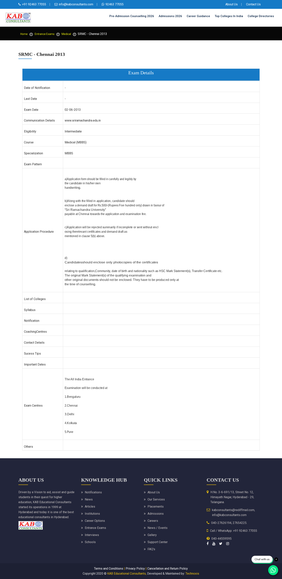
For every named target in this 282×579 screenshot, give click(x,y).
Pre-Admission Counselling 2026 (131, 16)
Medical (66, 34)
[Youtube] (213, 544)
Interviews (92, 535)
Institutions (92, 513)
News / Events (157, 528)
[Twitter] (220, 544)
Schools (90, 542)
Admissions (156, 513)
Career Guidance (198, 16)
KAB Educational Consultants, (126, 573)
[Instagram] (227, 544)
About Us (231, 4)
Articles (90, 506)
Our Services (156, 499)
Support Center (158, 542)
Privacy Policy (135, 568)
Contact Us (253, 4)
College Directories (261, 16)
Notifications (93, 492)
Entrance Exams (44, 34)
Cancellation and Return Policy (167, 568)
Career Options (95, 521)
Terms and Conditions (108, 568)
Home (24, 34)
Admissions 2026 (170, 16)
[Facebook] (208, 544)
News (89, 499)
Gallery (152, 535)
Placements (156, 506)
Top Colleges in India (229, 16)
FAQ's (151, 549)
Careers (153, 521)
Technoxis (192, 573)
